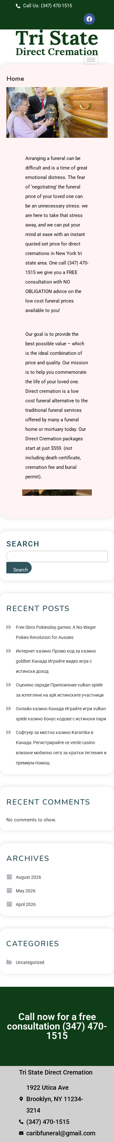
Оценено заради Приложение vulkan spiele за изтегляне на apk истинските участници (60, 690)
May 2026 (25, 890)
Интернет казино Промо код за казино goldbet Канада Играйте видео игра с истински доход (56, 661)
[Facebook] (89, 19)
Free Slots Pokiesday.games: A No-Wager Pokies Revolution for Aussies (56, 632)
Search (23, 543)
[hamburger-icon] (91, 59)
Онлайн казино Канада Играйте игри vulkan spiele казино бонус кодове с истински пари (61, 713)
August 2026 (28, 877)
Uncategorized (30, 962)
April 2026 (26, 904)
